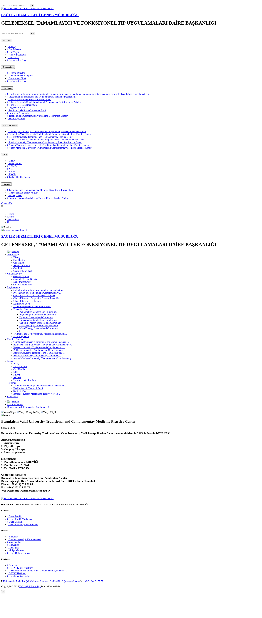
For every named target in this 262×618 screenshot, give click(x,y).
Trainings (6, 184)
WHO (11, 160)
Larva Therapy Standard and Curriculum (38, 325)
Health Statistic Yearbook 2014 (23, 192)
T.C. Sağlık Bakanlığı (30, 586)
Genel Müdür (15, 516)
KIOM (11, 171)
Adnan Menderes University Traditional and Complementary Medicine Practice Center (49, 148)
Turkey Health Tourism (19, 177)
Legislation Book (16, 107)
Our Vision (13, 52)
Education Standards (18, 113)
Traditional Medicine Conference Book (27, 110)
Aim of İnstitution (17, 54)
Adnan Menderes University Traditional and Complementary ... (43, 358)
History (12, 46)
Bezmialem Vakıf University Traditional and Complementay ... (43, 344)
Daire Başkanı (15, 521)
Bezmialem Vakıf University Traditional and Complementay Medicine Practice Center (49, 134)
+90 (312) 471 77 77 (93, 581)
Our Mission (14, 49)
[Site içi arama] (8, 222)
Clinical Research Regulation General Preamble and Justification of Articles (44, 102)
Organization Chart (17, 60)
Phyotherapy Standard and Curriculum (37, 314)
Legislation (7, 88)
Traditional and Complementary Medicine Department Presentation (40, 190)
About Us (6, 40)
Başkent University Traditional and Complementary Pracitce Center (40, 137)
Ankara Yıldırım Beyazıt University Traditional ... (37, 355)
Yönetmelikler (15, 542)
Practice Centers (9, 125)
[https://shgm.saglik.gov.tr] (14, 230)
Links (4, 155)
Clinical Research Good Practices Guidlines (29, 99)
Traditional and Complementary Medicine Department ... (40, 385)
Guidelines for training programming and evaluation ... (39, 290)
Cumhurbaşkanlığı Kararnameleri (24, 539)
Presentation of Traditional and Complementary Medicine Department (41, 96)
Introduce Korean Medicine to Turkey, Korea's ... (36, 393)
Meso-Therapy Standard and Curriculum (38, 328)
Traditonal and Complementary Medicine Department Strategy (38, 116)
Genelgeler (13, 547)
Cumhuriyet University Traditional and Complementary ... (41, 342)
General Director (16, 73)
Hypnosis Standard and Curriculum (36, 317)
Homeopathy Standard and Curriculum (38, 320)
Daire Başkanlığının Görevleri (23, 524)
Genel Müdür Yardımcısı (20, 519)
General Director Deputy (20, 75)
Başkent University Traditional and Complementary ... (39, 347)
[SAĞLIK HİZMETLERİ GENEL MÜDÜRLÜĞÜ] (27, 8)
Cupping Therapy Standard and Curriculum (40, 323)
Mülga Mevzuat (16, 550)
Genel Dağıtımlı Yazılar (19, 553)
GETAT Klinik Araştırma (20, 568)
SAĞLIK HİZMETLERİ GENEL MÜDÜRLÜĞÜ (40, 15)
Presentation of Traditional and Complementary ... (37, 292)
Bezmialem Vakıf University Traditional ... (27, 407)
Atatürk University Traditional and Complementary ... (39, 353)
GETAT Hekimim (17, 573)
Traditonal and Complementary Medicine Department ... (40, 333)
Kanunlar (13, 536)
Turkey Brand (15, 163)
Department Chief (17, 78)
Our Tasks (13, 57)
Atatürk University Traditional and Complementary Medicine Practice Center (45, 142)
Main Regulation (16, 118)
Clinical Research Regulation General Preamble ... (37, 298)
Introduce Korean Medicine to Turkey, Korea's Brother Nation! (38, 198)
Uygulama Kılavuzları (19, 576)
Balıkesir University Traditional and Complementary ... (39, 350)
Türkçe (10, 214)
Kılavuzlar (13, 545)
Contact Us (6, 203)
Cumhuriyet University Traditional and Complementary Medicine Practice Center (47, 131)
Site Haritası (13, 219)
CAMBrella (14, 166)
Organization (7, 67)
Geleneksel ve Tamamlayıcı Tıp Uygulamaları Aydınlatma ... (37, 570)
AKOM (12, 174)
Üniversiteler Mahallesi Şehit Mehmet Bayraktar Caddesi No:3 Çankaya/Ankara (42, 581)
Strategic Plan (15, 195)
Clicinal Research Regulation (22, 105)
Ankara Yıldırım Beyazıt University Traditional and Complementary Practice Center (48, 145)
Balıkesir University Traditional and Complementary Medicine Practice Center (46, 139)
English (4, 208)
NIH (10, 169)
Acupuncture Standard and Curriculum (38, 312)
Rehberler (13, 565)
